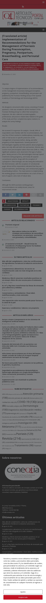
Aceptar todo (23, 597)
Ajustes (23, 592)
